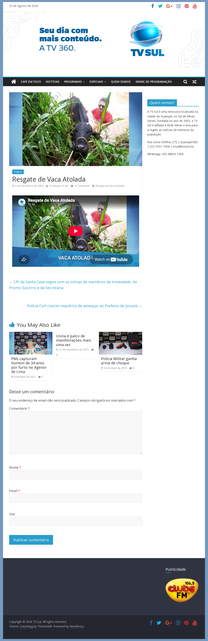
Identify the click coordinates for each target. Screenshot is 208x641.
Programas (73, 82)
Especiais (96, 82)
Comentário (19, 408)
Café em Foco (31, 82)
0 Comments (81, 186)
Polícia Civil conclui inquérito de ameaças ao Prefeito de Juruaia (84, 305)
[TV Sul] (13, 81)
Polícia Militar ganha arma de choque (119, 361)
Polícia (18, 172)
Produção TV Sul (59, 186)
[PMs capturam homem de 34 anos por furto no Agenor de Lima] (30, 334)
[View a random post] (194, 81)
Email (14, 491)
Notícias (52, 82)
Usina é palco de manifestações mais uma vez (73, 340)
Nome (15, 467)
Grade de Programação (153, 82)
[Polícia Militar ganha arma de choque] (120, 334)
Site (12, 514)
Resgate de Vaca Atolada (110, 186)
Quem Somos (121, 82)
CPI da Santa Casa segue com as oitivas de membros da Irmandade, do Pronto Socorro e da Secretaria (73, 284)
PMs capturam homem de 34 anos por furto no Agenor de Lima (29, 365)
